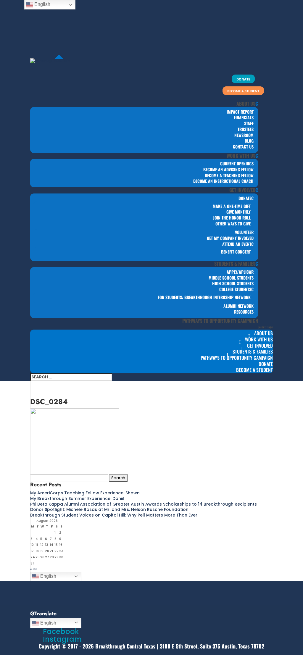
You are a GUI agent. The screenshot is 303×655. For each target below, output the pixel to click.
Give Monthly (238, 212)
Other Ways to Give (233, 223)
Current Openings (237, 163)
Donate (244, 198)
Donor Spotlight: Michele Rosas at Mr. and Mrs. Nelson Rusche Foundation (109, 509)
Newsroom (244, 135)
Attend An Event (236, 244)
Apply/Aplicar (240, 272)
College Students (235, 289)
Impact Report (240, 112)
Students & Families (234, 263)
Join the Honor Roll (232, 217)
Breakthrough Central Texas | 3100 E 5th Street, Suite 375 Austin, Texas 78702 (179, 646)
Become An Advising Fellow (228, 169)
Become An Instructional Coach (223, 181)
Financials (244, 117)
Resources (244, 312)
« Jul (33, 569)
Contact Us (243, 146)
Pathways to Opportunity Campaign (220, 320)
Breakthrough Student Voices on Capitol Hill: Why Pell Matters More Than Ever (113, 515)
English (47, 576)
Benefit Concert (236, 252)
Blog (249, 141)
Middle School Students (231, 278)
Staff (249, 123)
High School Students (233, 283)
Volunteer (244, 232)
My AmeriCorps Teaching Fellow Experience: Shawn (85, 493)
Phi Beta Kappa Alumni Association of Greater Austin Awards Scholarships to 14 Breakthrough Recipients (143, 504)
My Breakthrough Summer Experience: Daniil (77, 498)
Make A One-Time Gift (232, 206)
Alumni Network (238, 306)
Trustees (246, 129)
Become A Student (254, 369)
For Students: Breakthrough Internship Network (204, 297)
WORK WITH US (241, 155)
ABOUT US (245, 103)
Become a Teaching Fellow (229, 175)
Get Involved (242, 189)
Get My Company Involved (230, 238)
